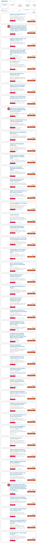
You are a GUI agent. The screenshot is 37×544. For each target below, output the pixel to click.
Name (35, 9)
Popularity (26, 9)
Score (30, 9)
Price (32, 9)
